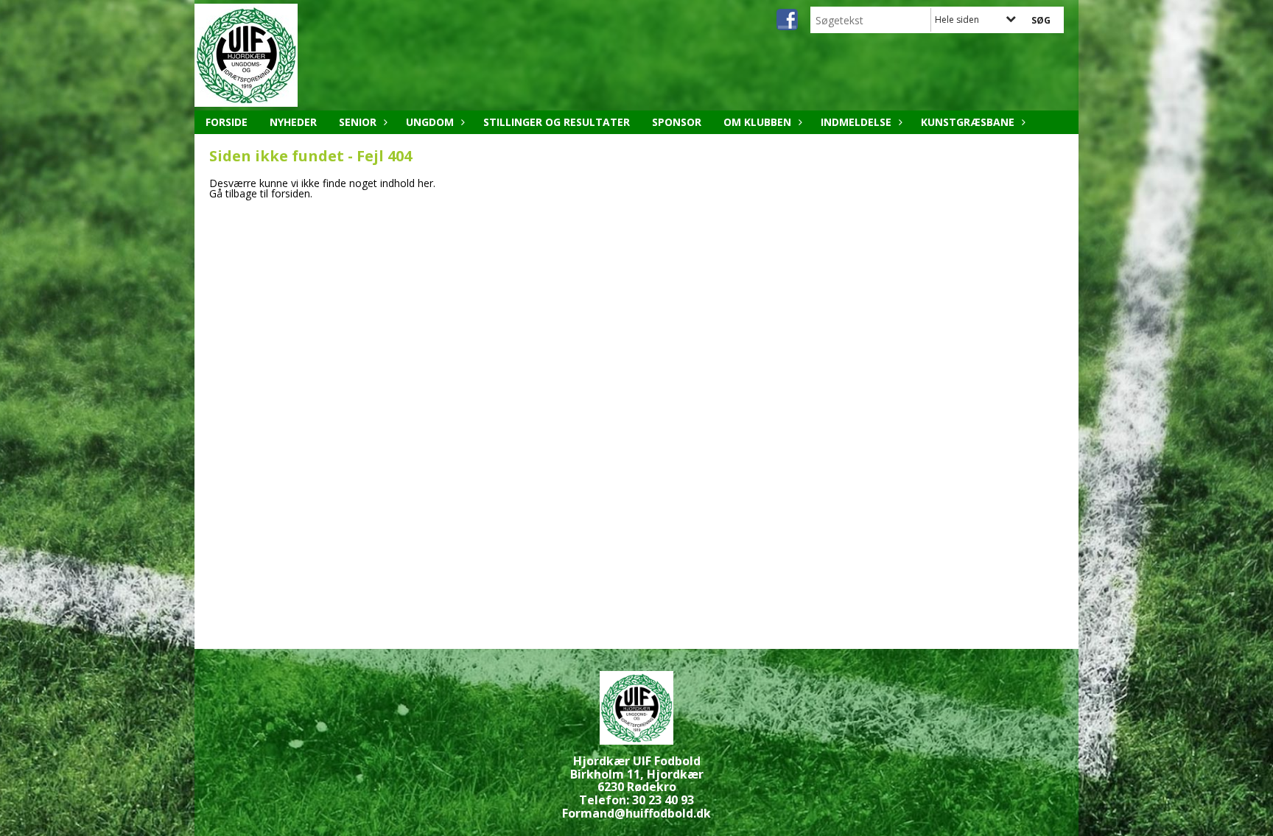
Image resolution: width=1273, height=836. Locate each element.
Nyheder (293, 122)
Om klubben (757, 122)
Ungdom (430, 122)
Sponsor (676, 122)
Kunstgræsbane (967, 122)
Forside (227, 122)
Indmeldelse (856, 122)
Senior (357, 122)
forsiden (290, 193)
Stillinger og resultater (556, 122)
